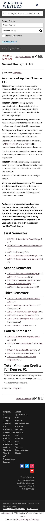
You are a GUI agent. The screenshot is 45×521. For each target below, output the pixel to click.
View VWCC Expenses (19, 444)
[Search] (40, 30)
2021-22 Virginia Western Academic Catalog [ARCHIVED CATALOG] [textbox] (23, 13)
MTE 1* (7, 144)
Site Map (19, 426)
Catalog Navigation (12, 48)
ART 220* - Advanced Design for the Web (24, 343)
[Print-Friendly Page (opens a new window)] (39, 56)
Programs (17, 72)
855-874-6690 (32, 509)
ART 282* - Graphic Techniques (21, 315)
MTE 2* (14, 144)
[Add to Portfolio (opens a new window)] (33, 56)
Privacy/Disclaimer (11, 432)
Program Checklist (23, 56)
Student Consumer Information (8, 441)
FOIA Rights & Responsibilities (22, 420)
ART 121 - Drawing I (15, 252)
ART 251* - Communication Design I (22, 312)
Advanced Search (9, 41)
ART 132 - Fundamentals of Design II (23, 273)
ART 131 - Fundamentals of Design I (22, 255)
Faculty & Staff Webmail (19, 435)
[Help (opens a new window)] (41, 56)
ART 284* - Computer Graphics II (21, 353)
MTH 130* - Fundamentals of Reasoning (24, 245)
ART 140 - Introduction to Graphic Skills (24, 259)
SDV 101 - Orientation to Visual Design (23, 239)
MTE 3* (26, 144)
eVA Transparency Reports (9, 459)
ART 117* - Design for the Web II (21, 318)
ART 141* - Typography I (18, 277)
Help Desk (19, 429)
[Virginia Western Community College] (12, 4)
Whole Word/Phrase (14, 35)
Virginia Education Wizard (7, 450)
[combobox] (22, 13)
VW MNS (6, 435)
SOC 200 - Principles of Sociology (21, 350)
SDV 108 (8, 375)
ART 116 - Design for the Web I (20, 305)
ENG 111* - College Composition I (21, 280)
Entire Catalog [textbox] (9, 25)
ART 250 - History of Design (19, 283)
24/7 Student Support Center (14, 509)
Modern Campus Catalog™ (27, 519)
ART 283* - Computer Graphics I (21, 287)
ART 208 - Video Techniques (19, 325)
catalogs (7, 513)
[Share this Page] (36, 56)
